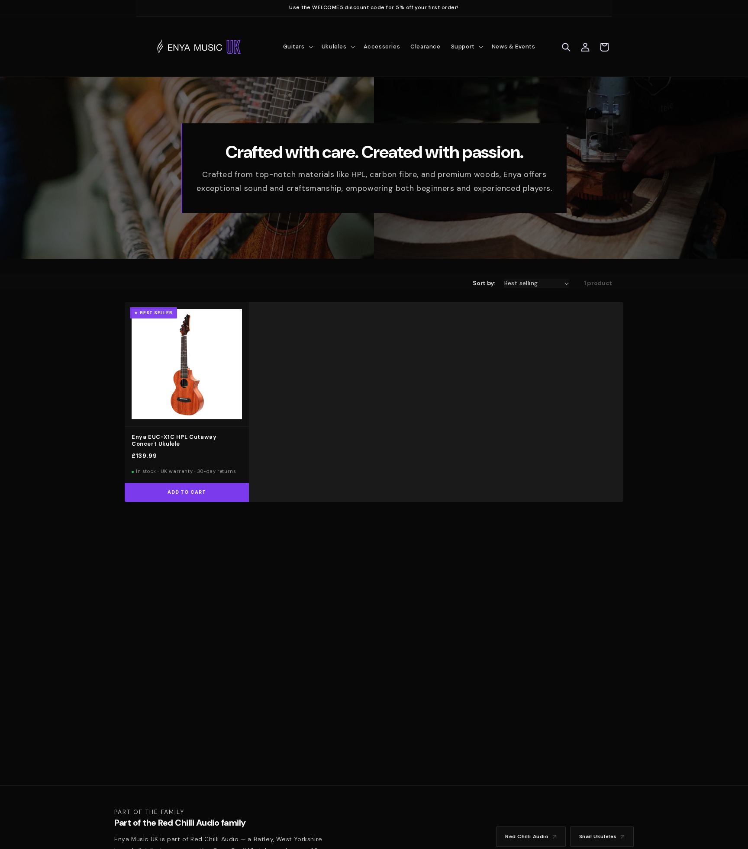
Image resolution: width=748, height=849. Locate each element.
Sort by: (484, 283)
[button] (297, 47)
